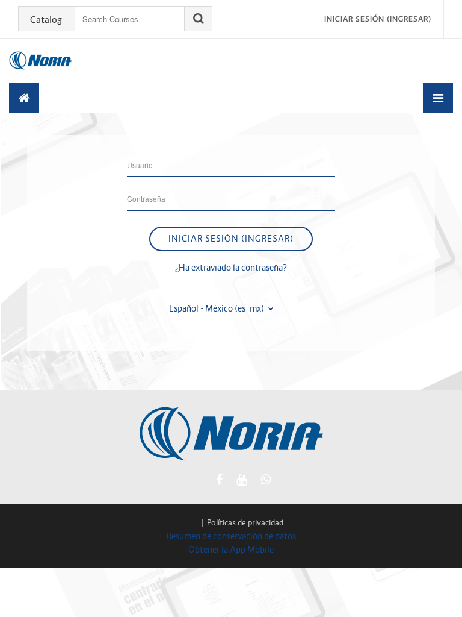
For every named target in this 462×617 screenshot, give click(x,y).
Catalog (46, 19)
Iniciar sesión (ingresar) (377, 18)
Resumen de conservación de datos (231, 536)
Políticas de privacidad (245, 523)
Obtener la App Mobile (231, 549)
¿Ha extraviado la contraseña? (231, 267)
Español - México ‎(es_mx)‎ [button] (217, 308)
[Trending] (24, 98)
